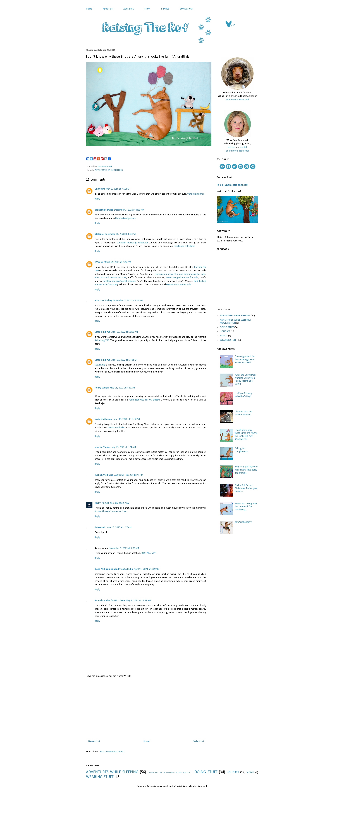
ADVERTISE (128, 9)
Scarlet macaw (127, 281)
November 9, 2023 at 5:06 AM (124, 548)
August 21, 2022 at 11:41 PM (128, 475)
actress (231, 147)
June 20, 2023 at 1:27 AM (119, 527)
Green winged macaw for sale (182, 277)
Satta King (100, 365)
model (243, 147)
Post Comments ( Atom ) (112, 751)
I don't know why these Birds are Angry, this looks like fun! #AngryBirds (246, 435)
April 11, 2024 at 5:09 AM (146, 569)
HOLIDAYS (225, 331)
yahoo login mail (195, 194)
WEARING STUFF (228, 340)
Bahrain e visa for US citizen (110, 600)
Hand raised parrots (125, 218)
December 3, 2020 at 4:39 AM (129, 210)
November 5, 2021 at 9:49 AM (128, 300)
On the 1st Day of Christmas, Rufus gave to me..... (246, 488)
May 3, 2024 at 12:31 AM (138, 600)
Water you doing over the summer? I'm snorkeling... (246, 506)
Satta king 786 (102, 340)
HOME (89, 9)
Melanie (99, 234)
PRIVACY (165, 9)
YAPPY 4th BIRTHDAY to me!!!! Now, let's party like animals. (246, 469)
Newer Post (94, 741)
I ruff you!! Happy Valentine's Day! (243, 395)
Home (147, 741)
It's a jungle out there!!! (232, 185)
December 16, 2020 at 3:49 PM (120, 234)
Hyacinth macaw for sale (178, 284)
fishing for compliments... (242, 450)
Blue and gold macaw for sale (189, 274)
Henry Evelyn (102, 387)
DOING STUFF (227, 327)
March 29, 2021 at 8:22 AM (117, 262)
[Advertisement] (146, 708)
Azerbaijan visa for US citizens (144, 400)
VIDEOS (224, 335)
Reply (97, 198)
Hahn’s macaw (110, 284)
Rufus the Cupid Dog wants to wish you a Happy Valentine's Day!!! (245, 379)
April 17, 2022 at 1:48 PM (124, 360)
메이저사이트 (149, 553)
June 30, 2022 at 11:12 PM (127, 419)
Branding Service (104, 210)
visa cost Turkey (103, 300)
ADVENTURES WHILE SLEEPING (109, 170)
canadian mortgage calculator (132, 242)
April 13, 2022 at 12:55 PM (124, 332)
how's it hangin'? (243, 522)
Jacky (98, 503)
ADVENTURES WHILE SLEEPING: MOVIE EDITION (235, 321)
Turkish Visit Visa (104, 475)
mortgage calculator (184, 246)
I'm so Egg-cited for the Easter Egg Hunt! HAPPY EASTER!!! (245, 359)
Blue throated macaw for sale (110, 277)
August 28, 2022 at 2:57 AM (116, 503)
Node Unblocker (104, 419)
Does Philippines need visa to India (114, 569)
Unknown (100, 189)
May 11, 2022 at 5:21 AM (122, 387)
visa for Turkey (103, 447)
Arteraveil (100, 527)
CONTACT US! (186, 9)
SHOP (147, 9)
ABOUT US (108, 9)
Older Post (198, 741)
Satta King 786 (102, 332)
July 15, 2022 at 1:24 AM (124, 447)
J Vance (99, 262)
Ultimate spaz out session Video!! (243, 413)
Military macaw (112, 281)
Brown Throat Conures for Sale (110, 511)
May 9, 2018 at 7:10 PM (118, 189)
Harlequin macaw (164, 274)
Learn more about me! (237, 99)
